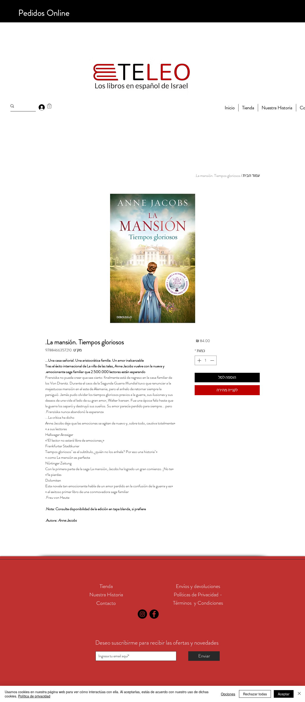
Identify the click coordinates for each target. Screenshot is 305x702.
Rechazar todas (255, 694)
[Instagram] (142, 614)
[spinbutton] (205, 360)
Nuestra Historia (106, 594)
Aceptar (284, 694)
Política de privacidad (34, 696)
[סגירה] (299, 694)
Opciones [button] (228, 694)
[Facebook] (154, 614)
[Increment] (198, 360)
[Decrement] (212, 360)
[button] (49, 105)
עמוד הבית (251, 175)
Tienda (106, 586)
